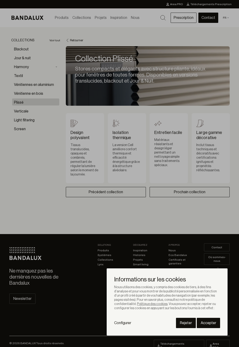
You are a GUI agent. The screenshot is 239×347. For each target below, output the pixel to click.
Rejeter (186, 323)
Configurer (122, 323)
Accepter (208, 323)
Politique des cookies (152, 304)
